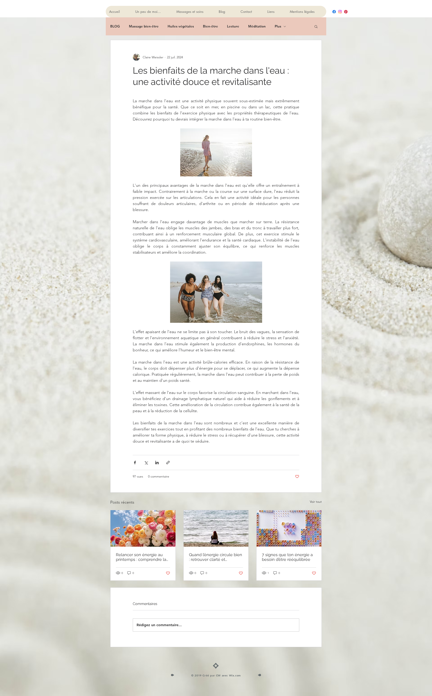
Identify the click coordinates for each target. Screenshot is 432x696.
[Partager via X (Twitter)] (146, 462)
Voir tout (316, 502)
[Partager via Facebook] (135, 462)
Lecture (233, 26)
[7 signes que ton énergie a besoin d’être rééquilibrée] (289, 528)
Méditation (257, 26)
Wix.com (235, 675)
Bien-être (210, 26)
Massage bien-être (144, 26)
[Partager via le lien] (168, 462)
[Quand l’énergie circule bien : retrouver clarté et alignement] (216, 528)
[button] (316, 26)
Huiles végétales (181, 26)
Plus (278, 26)
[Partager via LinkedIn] (157, 462)
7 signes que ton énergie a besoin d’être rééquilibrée (287, 557)
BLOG (115, 26)
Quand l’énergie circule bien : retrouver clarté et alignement (215, 557)
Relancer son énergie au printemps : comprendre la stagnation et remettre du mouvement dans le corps (141, 557)
